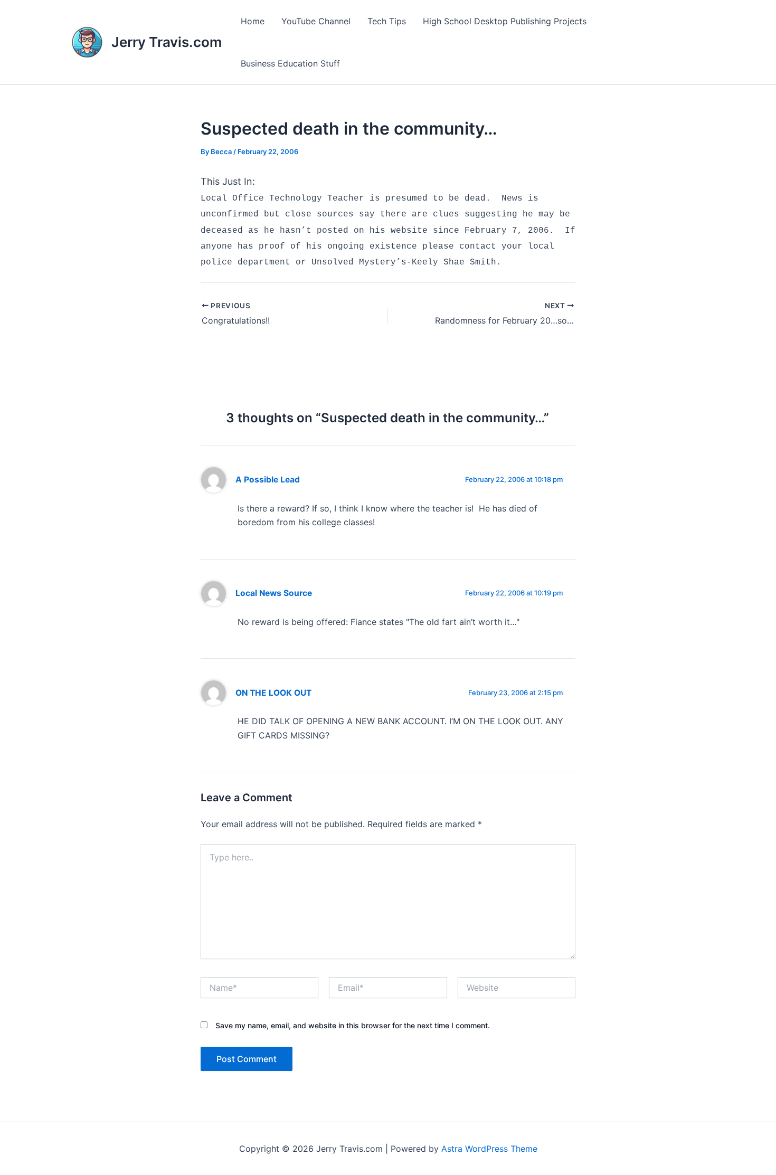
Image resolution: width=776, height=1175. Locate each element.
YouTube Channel (316, 21)
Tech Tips (386, 21)
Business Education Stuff (290, 63)
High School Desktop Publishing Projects (504, 21)
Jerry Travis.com (166, 42)
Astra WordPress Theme (489, 1148)
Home (252, 21)
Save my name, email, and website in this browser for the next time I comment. (352, 1025)
